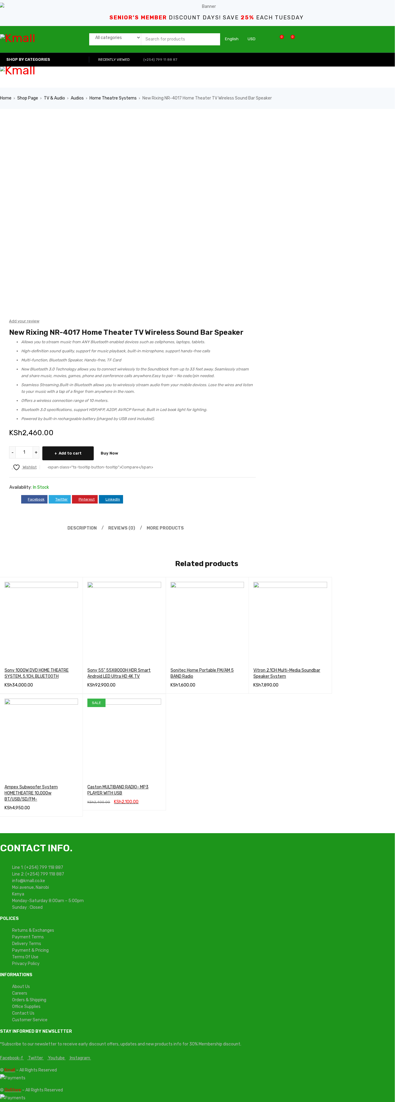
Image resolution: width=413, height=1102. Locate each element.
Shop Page (27, 98)
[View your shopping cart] (289, 39)
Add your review (24, 321)
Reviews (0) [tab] (121, 528)
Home (5, 98)
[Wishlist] (278, 39)
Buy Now (109, 453)
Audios (77, 98)
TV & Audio (54, 98)
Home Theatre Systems (113, 98)
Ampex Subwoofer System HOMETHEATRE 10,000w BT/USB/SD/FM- (31, 793)
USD (251, 39)
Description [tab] (82, 528)
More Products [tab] (165, 528)
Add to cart (70, 453)
